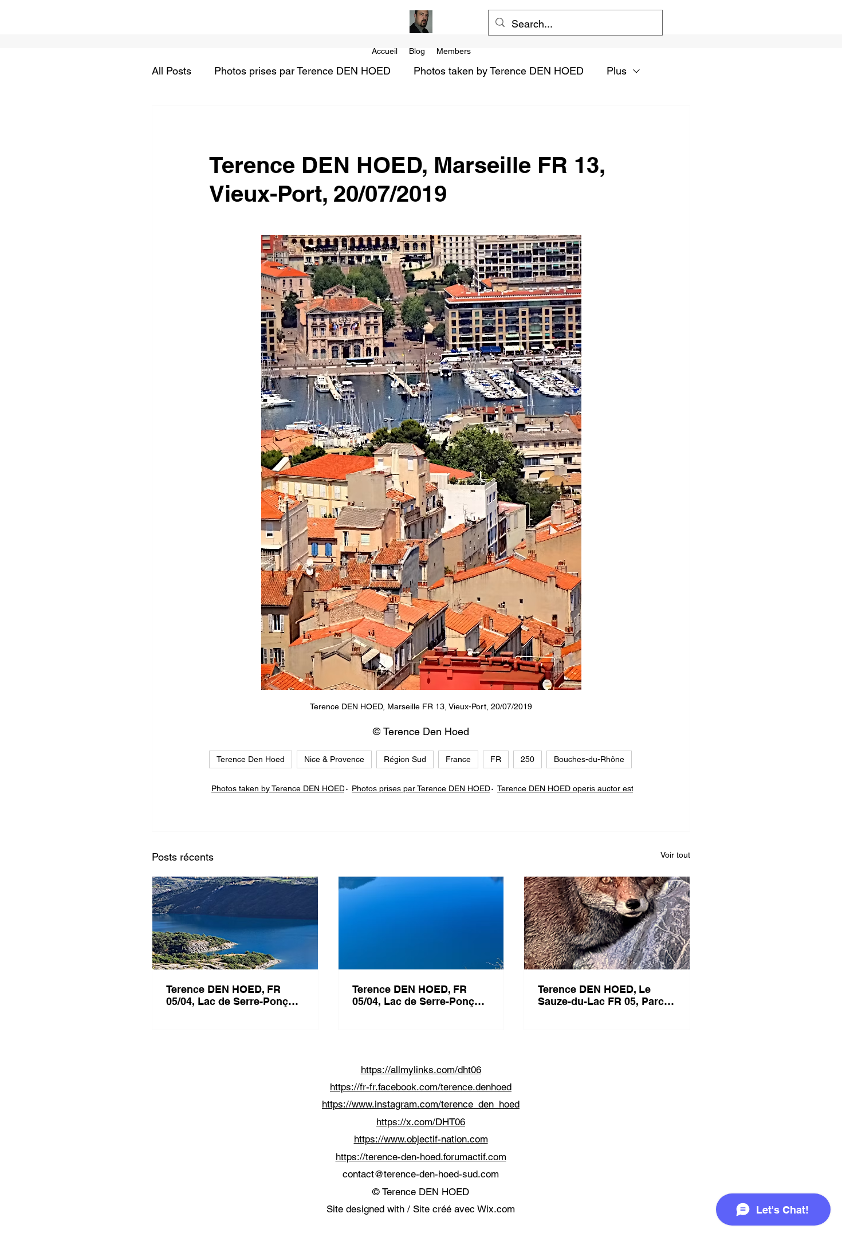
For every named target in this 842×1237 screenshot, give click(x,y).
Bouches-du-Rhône (589, 759)
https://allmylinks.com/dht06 (421, 1069)
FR (495, 759)
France (458, 759)
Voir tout (675, 854)
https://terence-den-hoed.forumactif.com (421, 1157)
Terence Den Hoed (251, 759)
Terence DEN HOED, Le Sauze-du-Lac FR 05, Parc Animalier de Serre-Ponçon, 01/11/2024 (605, 995)
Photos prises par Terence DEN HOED (302, 71)
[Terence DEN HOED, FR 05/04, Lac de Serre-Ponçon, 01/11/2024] (235, 923)
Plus (617, 71)
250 (527, 759)
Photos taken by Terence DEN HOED (499, 71)
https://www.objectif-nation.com (421, 1139)
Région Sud (405, 759)
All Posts (171, 71)
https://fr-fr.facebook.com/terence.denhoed (421, 1087)
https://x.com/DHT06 (420, 1122)
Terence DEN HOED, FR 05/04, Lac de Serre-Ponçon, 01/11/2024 (235, 995)
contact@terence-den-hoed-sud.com (421, 1174)
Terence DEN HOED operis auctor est (565, 788)
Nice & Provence (334, 759)
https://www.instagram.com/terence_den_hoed (421, 1104)
